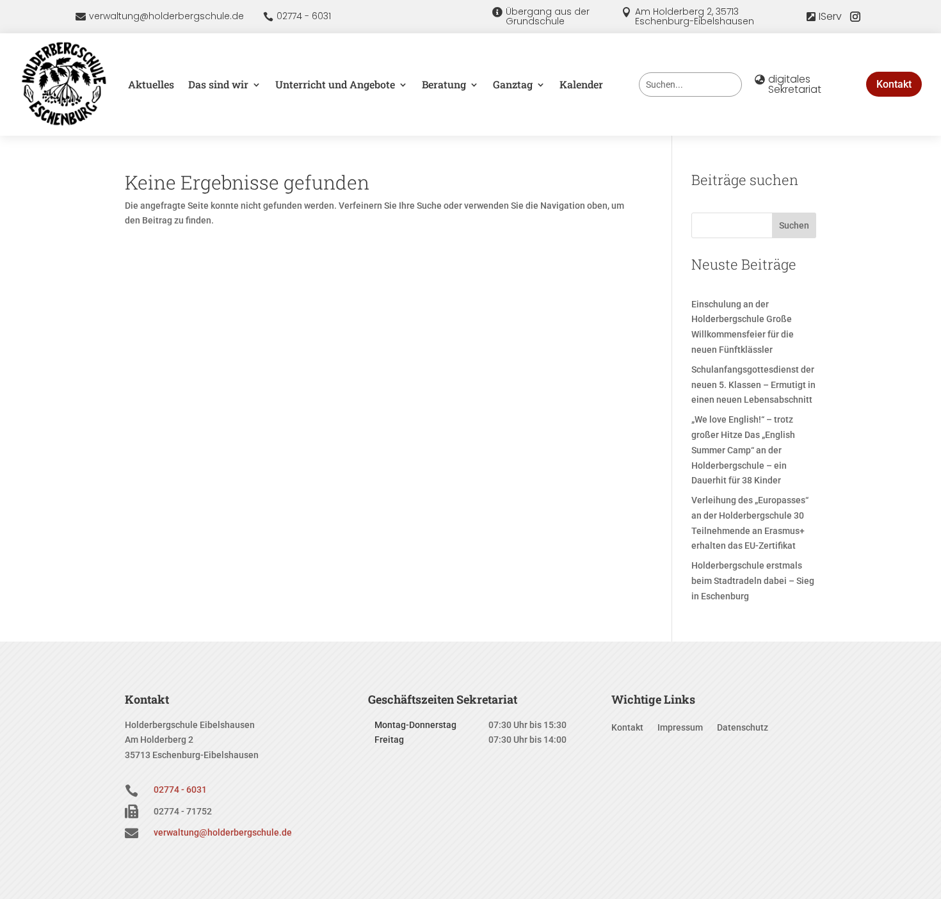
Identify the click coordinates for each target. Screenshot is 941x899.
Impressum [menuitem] (680, 728)
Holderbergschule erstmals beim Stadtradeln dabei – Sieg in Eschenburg (752, 580)
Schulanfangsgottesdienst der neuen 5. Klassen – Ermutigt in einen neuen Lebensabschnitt (753, 384)
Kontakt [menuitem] (627, 728)
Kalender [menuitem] (581, 84)
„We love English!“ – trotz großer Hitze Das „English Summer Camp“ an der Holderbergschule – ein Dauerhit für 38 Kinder (743, 449)
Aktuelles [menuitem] (151, 84)
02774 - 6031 (304, 16)
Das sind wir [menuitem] (218, 84)
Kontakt (894, 84)
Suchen (794, 225)
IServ (830, 16)
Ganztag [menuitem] (513, 84)
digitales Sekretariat (794, 84)
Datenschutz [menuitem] (742, 728)
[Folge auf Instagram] (855, 16)
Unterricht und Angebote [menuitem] (335, 84)
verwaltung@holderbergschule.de (166, 16)
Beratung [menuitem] (444, 84)
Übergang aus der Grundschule (548, 16)
